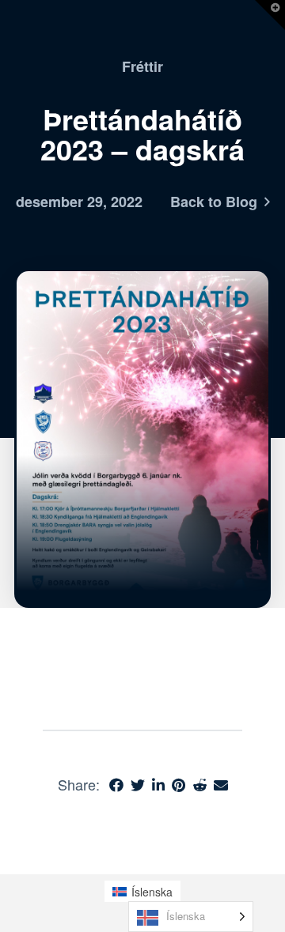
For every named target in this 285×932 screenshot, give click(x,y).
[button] (270, 15)
